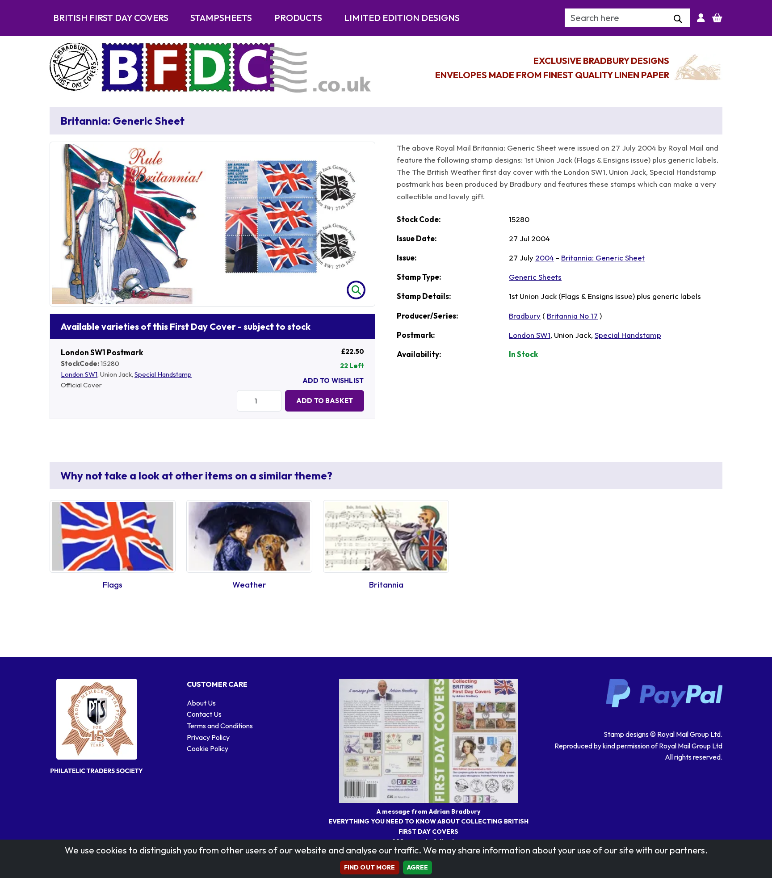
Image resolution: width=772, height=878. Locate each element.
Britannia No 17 (572, 315)
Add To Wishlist (333, 380)
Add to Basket (324, 400)
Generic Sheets (535, 276)
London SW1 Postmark (102, 352)
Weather (249, 585)
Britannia (386, 585)
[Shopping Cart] (717, 18)
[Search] (678, 19)
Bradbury (525, 315)
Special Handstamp (163, 374)
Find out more (369, 867)
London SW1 (79, 374)
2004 (544, 257)
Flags (112, 585)
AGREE (417, 867)
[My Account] (701, 18)
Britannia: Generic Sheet (603, 257)
